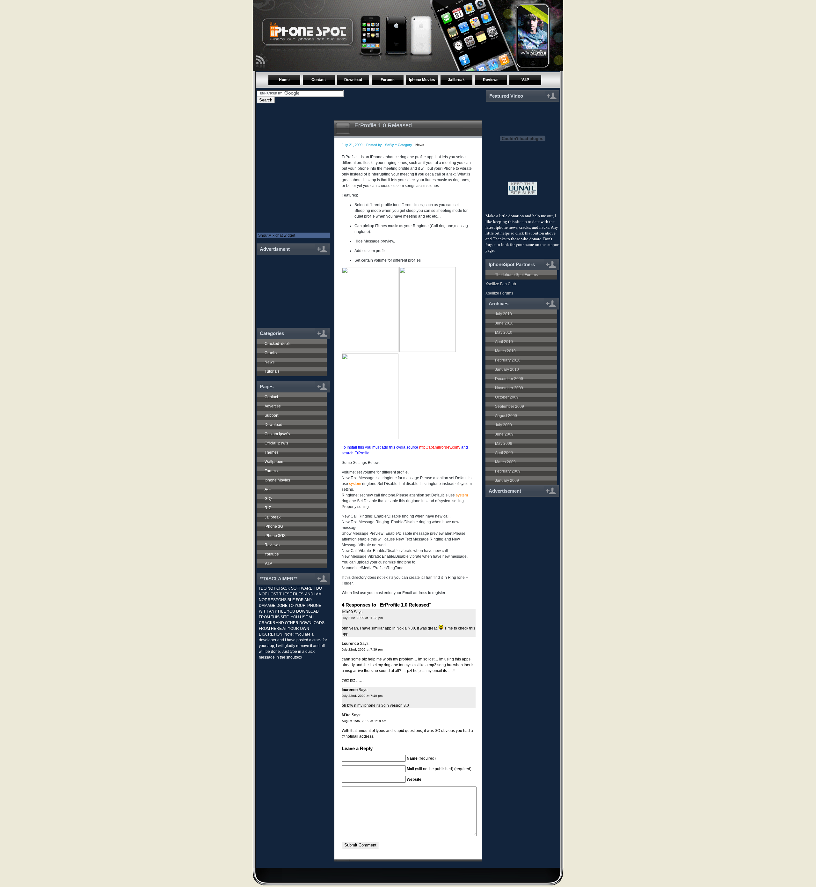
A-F (268, 489)
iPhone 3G (274, 526)
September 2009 (509, 406)
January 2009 (507, 480)
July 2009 (503, 425)
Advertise (273, 406)
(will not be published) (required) (439, 769)
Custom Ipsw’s (277, 434)
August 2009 (506, 416)
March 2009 (505, 462)
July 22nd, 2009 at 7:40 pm (362, 695)
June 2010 (504, 323)
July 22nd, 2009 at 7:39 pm (362, 649)
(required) (421, 758)
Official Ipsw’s (276, 443)
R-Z (268, 508)
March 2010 (505, 351)
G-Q (268, 498)
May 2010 (503, 332)
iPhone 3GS (275, 535)
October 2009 (507, 397)
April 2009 (504, 453)
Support (271, 415)
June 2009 (504, 434)
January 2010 (507, 369)
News (269, 362)
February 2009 (508, 471)
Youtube (272, 554)
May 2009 (503, 443)
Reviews (491, 80)
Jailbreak (456, 80)
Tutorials (272, 371)
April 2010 (504, 341)
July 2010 (503, 314)
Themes (272, 452)
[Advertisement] (291, 288)
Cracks (271, 353)
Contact (318, 80)
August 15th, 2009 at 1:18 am (364, 721)
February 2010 (508, 360)
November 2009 (509, 388)
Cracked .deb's (277, 343)
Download (353, 80)
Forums (388, 80)
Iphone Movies (422, 80)
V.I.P (525, 80)
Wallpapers (274, 461)
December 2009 (509, 378)
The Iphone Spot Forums (516, 274)
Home (284, 80)
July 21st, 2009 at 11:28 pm (362, 618)
